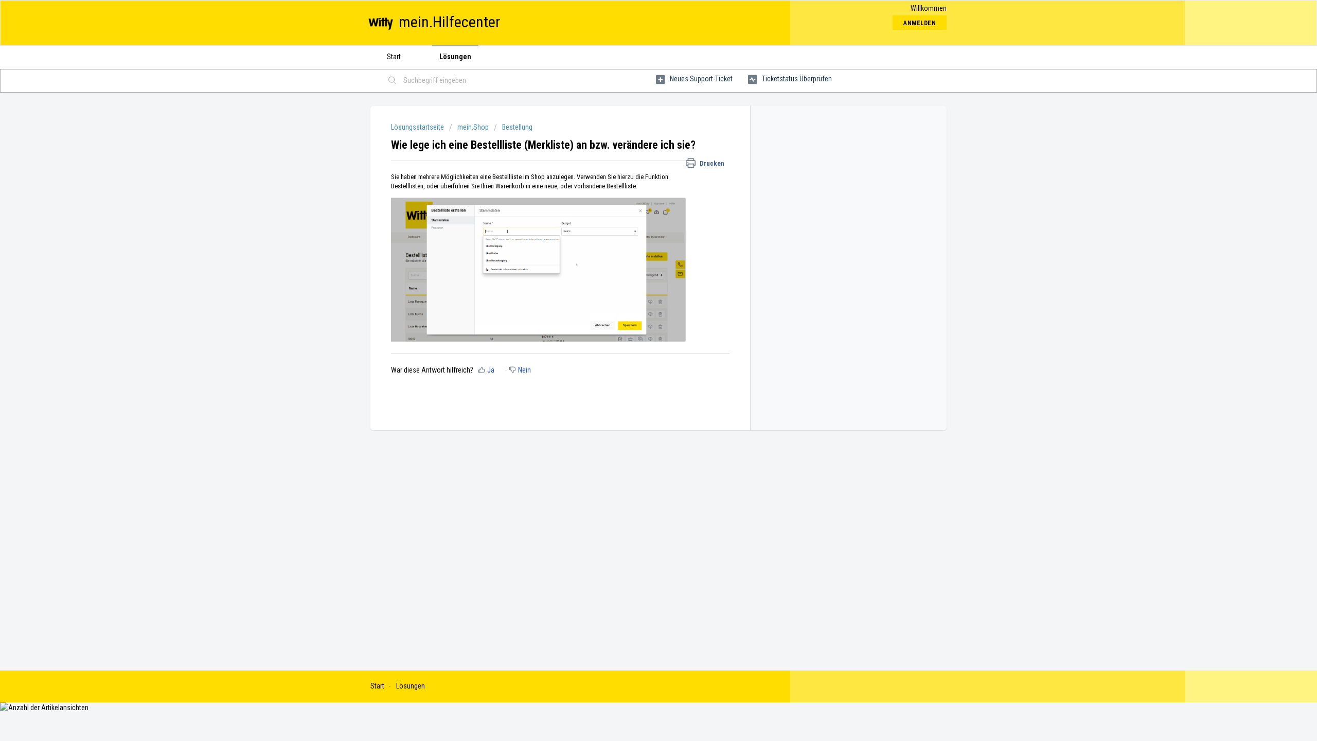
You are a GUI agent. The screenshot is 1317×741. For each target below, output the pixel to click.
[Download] (639, 239)
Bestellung (517, 127)
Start (394, 56)
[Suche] (392, 80)
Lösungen (455, 56)
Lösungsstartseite (418, 127)
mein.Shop (473, 127)
